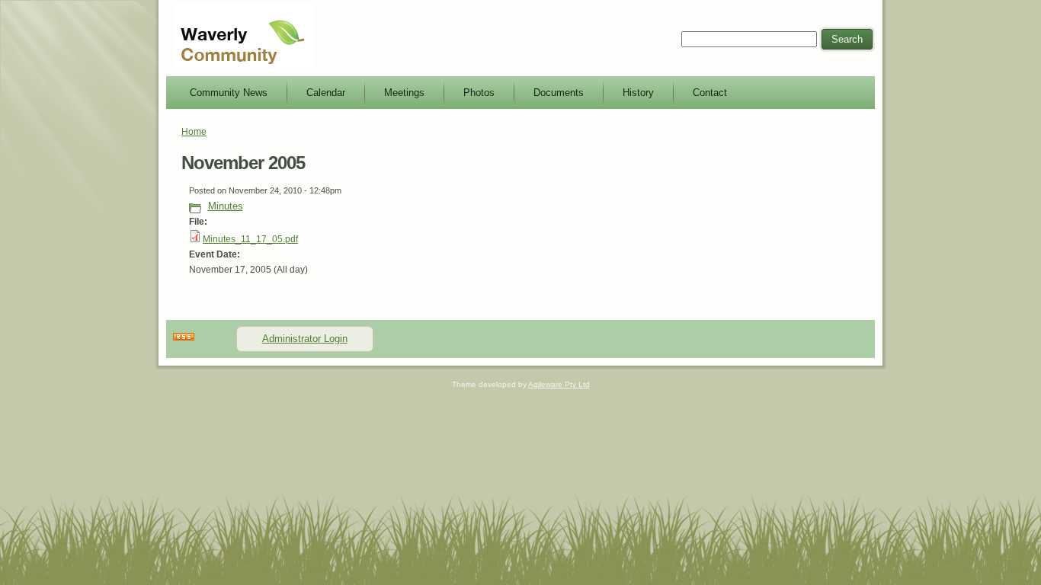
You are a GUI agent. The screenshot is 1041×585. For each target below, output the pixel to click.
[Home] (244, 68)
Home (194, 131)
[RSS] (183, 337)
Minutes (225, 206)
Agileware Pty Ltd (559, 384)
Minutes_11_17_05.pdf (250, 239)
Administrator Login (305, 338)
